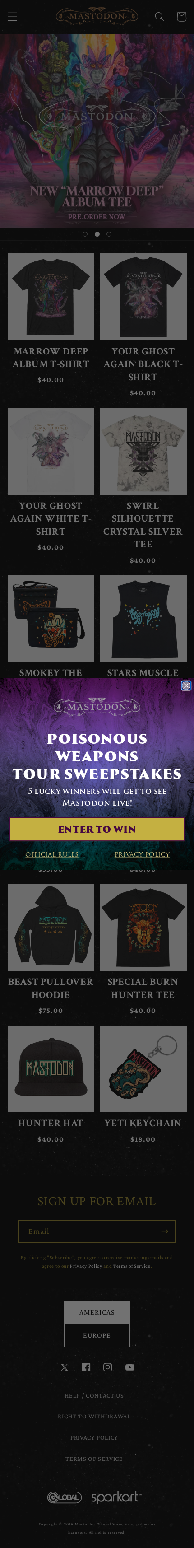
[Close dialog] (186, 685)
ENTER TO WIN (97, 829)
